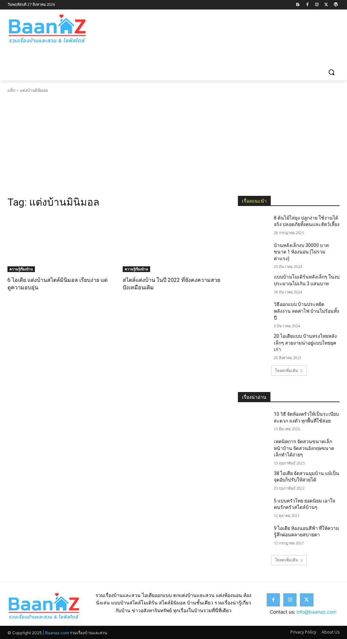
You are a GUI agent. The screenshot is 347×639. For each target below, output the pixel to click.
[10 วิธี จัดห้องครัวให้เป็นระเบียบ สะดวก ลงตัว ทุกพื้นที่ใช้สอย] (253, 421)
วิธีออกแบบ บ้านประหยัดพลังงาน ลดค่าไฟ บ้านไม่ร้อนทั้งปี (306, 311)
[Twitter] (326, 5)
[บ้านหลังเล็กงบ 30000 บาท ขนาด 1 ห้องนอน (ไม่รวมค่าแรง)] (253, 253)
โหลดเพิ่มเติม (286, 370)
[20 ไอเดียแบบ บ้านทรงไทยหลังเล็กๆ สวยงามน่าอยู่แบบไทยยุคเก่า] (253, 343)
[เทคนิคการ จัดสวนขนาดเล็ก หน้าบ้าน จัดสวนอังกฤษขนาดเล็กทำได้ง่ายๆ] (253, 449)
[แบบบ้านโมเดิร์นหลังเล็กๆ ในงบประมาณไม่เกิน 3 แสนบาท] (253, 284)
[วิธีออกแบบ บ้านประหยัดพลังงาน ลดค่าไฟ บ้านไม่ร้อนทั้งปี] (253, 312)
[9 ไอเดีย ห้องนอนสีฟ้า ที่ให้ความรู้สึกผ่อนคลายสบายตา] (253, 536)
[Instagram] (317, 5)
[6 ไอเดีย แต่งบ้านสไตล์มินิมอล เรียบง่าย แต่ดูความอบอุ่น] (58, 243)
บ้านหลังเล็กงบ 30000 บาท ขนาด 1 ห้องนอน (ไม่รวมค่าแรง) (301, 252)
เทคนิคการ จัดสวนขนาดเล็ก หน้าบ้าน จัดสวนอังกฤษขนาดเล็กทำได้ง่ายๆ (304, 448)
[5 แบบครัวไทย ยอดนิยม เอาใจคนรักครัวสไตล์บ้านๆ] (253, 508)
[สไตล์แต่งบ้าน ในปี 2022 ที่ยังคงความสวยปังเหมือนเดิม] (173, 243)
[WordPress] (336, 5)
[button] (331, 72)
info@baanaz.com (316, 612)
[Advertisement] (173, 144)
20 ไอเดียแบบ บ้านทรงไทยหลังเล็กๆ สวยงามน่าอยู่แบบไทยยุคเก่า (305, 342)
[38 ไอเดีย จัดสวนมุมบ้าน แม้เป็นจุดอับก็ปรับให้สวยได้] (253, 481)
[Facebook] (307, 5)
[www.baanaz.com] (47, 29)
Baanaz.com (57, 632)
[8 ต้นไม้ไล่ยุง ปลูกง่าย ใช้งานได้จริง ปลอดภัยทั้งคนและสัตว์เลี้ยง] (253, 225)
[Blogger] (298, 5)
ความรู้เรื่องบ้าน (21, 269)
